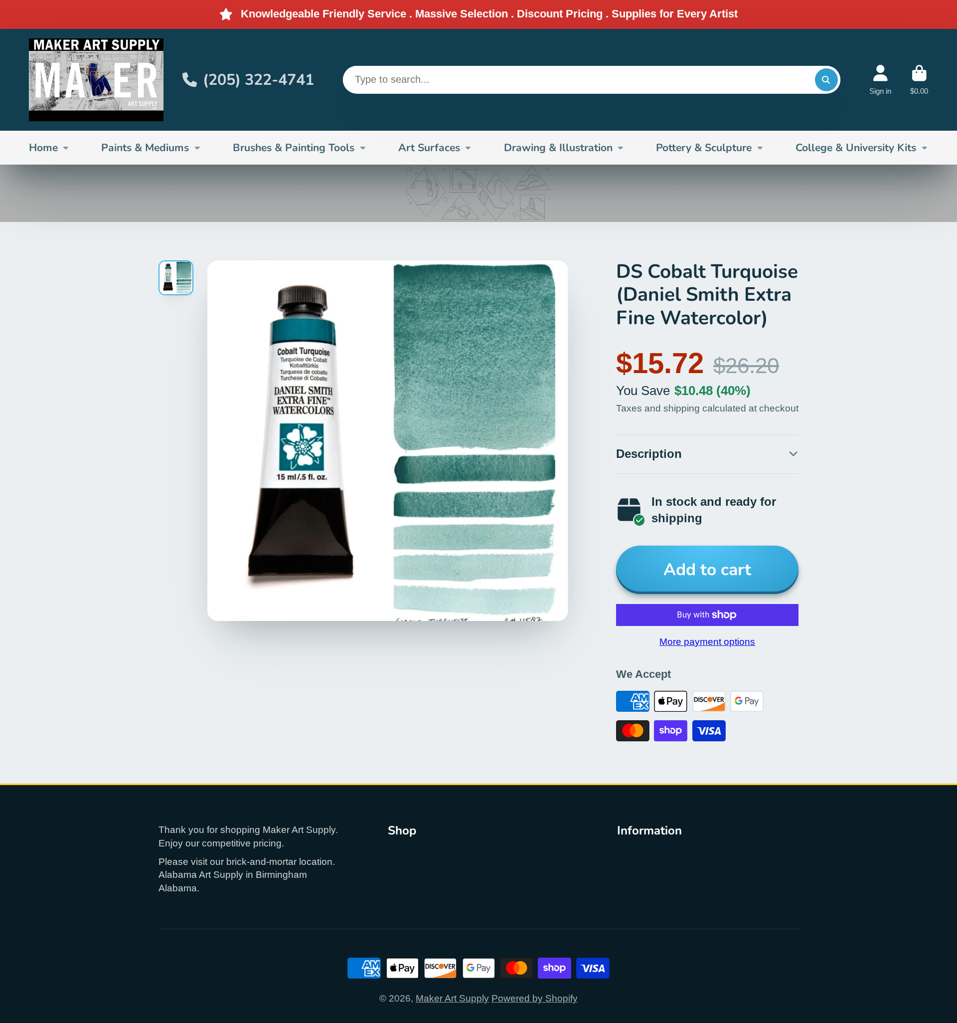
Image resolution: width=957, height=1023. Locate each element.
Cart (919, 80)
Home (43, 147)
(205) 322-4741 (258, 79)
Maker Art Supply (452, 998)
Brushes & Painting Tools (293, 147)
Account (880, 80)
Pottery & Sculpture (704, 147)
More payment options (707, 641)
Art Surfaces (429, 147)
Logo (96, 80)
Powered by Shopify (534, 998)
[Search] (826, 79)
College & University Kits (856, 147)
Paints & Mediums (145, 147)
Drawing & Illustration (558, 147)
